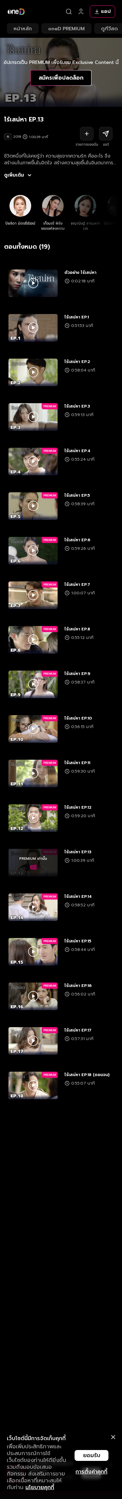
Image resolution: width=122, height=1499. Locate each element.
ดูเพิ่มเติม (14, 175)
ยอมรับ (91, 1455)
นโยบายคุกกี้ (39, 1487)
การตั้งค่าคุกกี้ (91, 1472)
